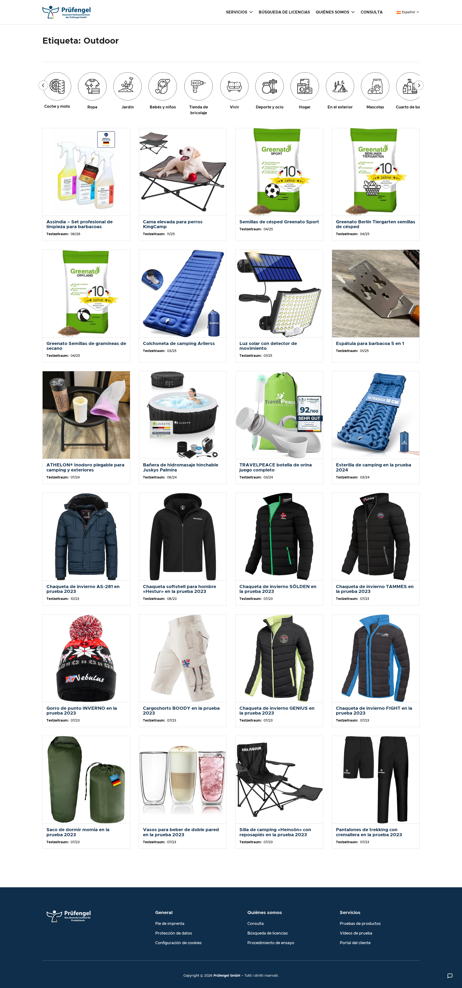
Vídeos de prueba (356, 933)
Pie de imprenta (169, 924)
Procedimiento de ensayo (270, 943)
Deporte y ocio (269, 107)
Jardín (128, 107)
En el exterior (340, 107)
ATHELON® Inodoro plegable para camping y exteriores (85, 467)
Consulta (255, 924)
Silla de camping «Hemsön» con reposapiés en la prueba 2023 (275, 832)
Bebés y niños (163, 107)
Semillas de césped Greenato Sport (279, 222)
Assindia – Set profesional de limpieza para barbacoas (79, 224)
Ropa (92, 107)
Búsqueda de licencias (267, 933)
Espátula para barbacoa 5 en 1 (370, 343)
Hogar (305, 107)
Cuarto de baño (410, 107)
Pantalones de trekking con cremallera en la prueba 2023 (369, 832)
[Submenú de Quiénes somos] (353, 12)
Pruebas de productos (360, 924)
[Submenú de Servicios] (251, 12)
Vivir (234, 107)
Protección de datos (173, 933)
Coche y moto (57, 106)
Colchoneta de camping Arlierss (179, 343)
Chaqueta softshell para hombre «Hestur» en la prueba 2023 (179, 589)
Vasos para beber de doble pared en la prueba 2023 (181, 832)
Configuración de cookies (178, 943)
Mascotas (375, 107)
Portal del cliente (355, 943)
